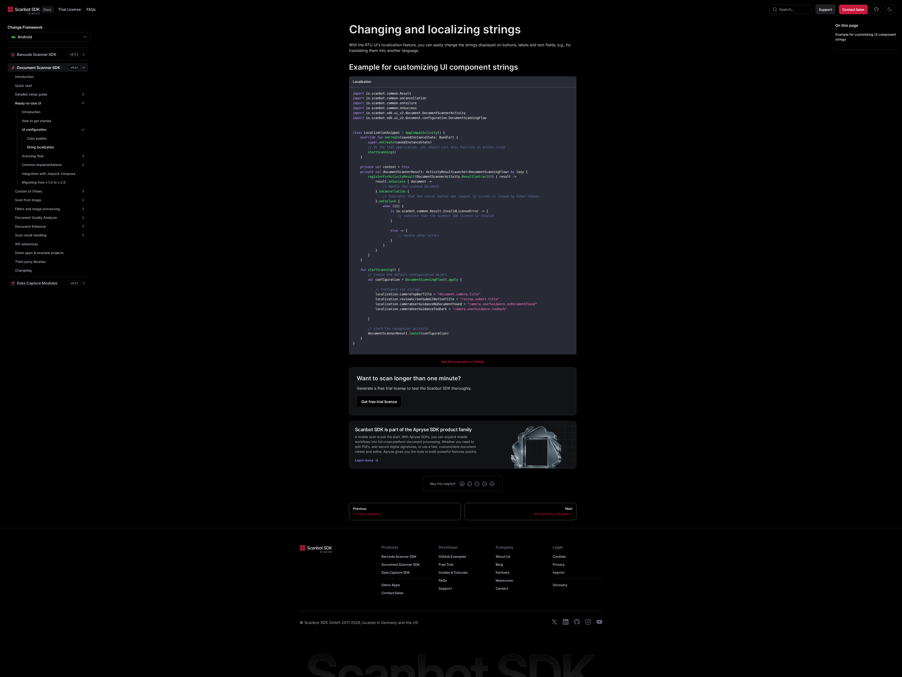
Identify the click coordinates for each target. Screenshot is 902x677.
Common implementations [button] (42, 165)
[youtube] (599, 622)
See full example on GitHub (462, 362)
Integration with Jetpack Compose (48, 174)
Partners (502, 572)
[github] (577, 622)
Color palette (37, 138)
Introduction (24, 77)
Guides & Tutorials (453, 572)
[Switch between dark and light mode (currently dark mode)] (889, 9)
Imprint (558, 572)
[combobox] (791, 9)
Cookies (559, 556)
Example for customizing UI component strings (865, 36)
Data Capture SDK (395, 572)
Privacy (559, 564)
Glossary (560, 585)
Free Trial (446, 564)
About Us (503, 556)
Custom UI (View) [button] (28, 191)
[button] (48, 54)
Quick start (23, 86)
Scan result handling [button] (31, 235)
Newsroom (504, 580)
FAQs (91, 9)
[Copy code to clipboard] (571, 93)
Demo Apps (390, 585)
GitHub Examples (452, 556)
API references (26, 244)
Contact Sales (853, 10)
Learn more (364, 460)
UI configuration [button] (34, 129)
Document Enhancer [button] (30, 226)
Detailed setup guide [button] (31, 94)
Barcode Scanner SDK (398, 556)
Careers (502, 588)
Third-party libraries (30, 262)
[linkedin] (565, 622)
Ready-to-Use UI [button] (28, 103)
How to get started (36, 121)
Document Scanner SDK (400, 564)
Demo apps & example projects (39, 253)
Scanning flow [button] (33, 156)
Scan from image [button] (28, 200)
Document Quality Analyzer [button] (36, 217)
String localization (40, 147)
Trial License (69, 9)
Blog (499, 564)
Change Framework (25, 27)
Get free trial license (379, 401)
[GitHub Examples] (876, 9)
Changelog (23, 270)
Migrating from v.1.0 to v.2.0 (44, 182)
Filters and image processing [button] (37, 209)
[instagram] (588, 622)
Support (825, 10)
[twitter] (554, 622)
